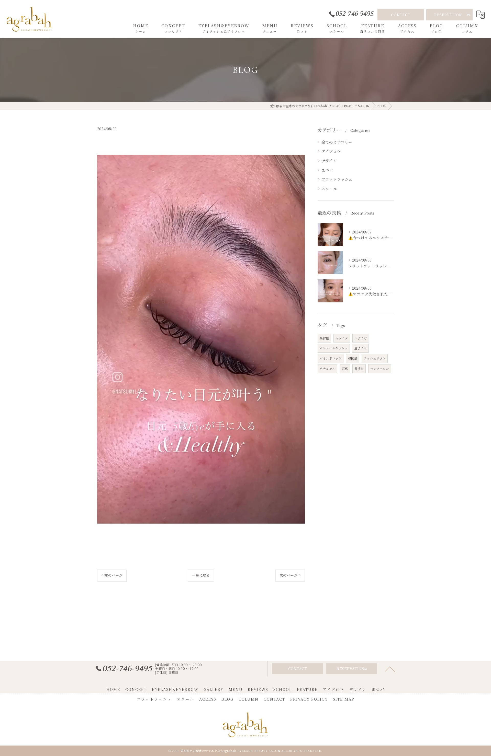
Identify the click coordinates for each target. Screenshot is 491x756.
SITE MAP (343, 699)
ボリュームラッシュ (334, 348)
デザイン (329, 160)
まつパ (327, 170)
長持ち (359, 368)
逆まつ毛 (360, 348)
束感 (345, 368)
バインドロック (330, 358)
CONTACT (400, 14)
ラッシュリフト (374, 358)
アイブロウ (331, 151)
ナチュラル (327, 368)
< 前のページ (111, 575)
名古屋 (324, 338)
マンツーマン (379, 368)
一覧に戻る (201, 575)
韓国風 (353, 358)
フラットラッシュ (337, 179)
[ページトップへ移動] (390, 669)
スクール (329, 188)
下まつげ (360, 338)
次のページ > (290, 575)
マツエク (342, 338)
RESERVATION (448, 14)
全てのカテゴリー (336, 142)
